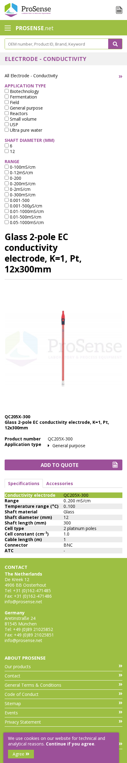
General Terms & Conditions (33, 685)
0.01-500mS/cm (25, 217)
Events (11, 713)
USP (13, 124)
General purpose (26, 108)
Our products (18, 666)
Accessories (59, 483)
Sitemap (13, 703)
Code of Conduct (22, 694)
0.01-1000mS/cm (26, 211)
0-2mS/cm (20, 189)
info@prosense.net (23, 601)
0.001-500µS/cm (25, 206)
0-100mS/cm (22, 167)
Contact (12, 676)
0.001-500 (19, 200)
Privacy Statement (23, 722)
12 (12, 151)
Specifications (23, 483)
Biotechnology (24, 91)
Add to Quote (59, 465)
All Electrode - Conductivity (31, 75)
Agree (19, 754)
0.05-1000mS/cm (26, 222)
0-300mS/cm (22, 195)
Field (14, 102)
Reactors (18, 113)
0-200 (15, 178)
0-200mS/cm (22, 184)
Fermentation (23, 97)
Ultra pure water (25, 130)
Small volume (23, 119)
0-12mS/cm (21, 172)
